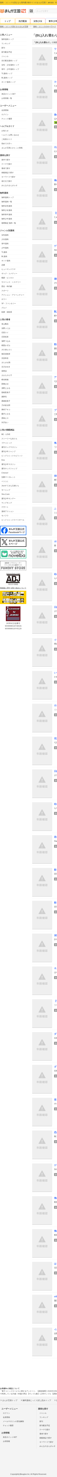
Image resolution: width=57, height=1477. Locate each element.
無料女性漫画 (6, 206)
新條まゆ (4, 384)
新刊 (3, 48)
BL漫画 (4, 256)
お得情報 (6, 1441)
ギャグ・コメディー (9, 274)
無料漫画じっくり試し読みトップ (37, 1400)
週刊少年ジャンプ (8, 451)
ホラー (4, 299)
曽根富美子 (5, 392)
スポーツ (4, 291)
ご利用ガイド (6, 139)
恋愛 (3, 265)
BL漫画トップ (6, 78)
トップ (7, 21)
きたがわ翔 (5, 362)
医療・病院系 (6, 312)
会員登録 (4, 110)
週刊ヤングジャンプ (9, 469)
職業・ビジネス (7, 278)
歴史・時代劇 (6, 286)
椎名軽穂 (4, 380)
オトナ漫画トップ (8, 82)
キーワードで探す (8, 177)
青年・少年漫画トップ (10, 69)
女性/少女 (37, 21)
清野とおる (5, 388)
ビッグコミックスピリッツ (12, 456)
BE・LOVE (5, 434)
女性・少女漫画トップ (10, 65)
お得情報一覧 (6, 98)
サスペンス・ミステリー (11, 282)
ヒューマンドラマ (8, 269)
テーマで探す (6, 164)
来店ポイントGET (8, 94)
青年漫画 (4, 244)
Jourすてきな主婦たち (10, 486)
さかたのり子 (6, 375)
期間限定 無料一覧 (8, 223)
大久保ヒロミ (6, 350)
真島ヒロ (4, 418)
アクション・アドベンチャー (12, 295)
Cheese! (4, 473)
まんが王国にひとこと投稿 (12, 148)
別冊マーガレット (8, 477)
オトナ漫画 (5, 261)
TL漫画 (4, 252)
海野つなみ (5, 341)
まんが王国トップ (9, 1400)
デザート (4, 507)
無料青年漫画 (6, 214)
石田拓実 (4, 337)
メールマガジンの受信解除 (13, 1421)
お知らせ (4, 131)
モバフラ (4, 516)
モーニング (5, 490)
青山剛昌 (4, 324)
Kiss (3, 460)
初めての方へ (6, 144)
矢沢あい (4, 422)
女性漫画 (4, 235)
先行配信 (23, 21)
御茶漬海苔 (5, 354)
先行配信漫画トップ (9, 61)
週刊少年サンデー (8, 498)
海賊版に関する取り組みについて (13, 588)
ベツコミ (4, 481)
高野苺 (4, 397)
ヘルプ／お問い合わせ (10, 135)
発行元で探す (6, 181)
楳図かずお (5, 345)
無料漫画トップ (7, 39)
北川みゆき (5, 367)
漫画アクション (7, 511)
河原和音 (4, 358)
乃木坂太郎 (5, 405)
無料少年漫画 (6, 219)
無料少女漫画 (6, 210)
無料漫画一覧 (6, 202)
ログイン (4, 114)
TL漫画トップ (6, 73)
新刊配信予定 (6, 52)
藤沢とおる (5, 414)
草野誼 (4, 371)
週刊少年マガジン (8, 464)
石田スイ (4, 333)
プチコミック (6, 443)
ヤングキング (6, 503)
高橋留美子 (5, 401)
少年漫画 (4, 248)
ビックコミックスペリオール (12, 520)
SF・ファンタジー (8, 303)
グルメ (4, 308)
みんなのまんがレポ (9, 185)
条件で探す (5, 160)
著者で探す (5, 168)
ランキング (5, 43)
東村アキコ (5, 410)
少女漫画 (4, 239)
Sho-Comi (5, 494)
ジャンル (4, 56)
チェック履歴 (6, 119)
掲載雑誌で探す (7, 173)
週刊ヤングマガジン (9, 447)
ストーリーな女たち (9, 439)
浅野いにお (5, 328)
